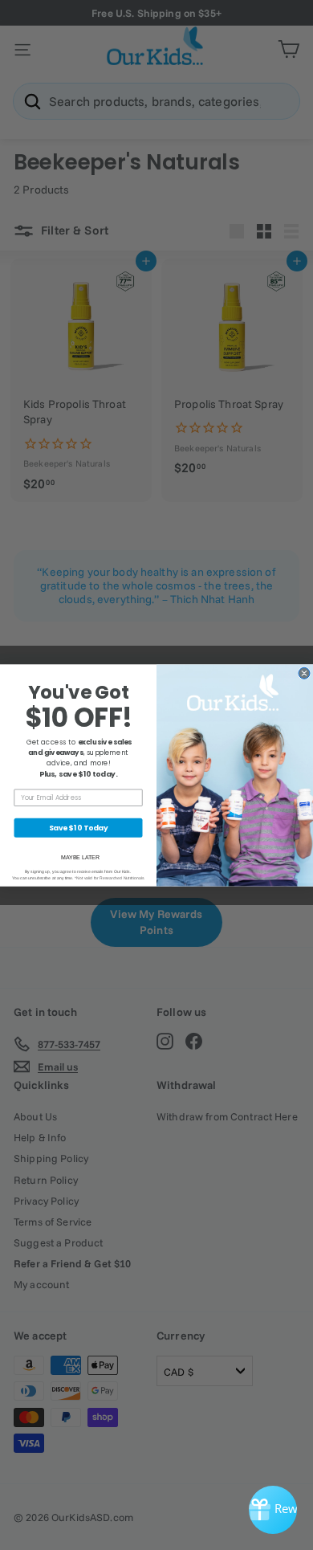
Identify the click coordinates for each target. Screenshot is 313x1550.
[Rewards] (273, 1510)
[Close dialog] (304, 673)
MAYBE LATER (80, 857)
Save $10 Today (78, 827)
